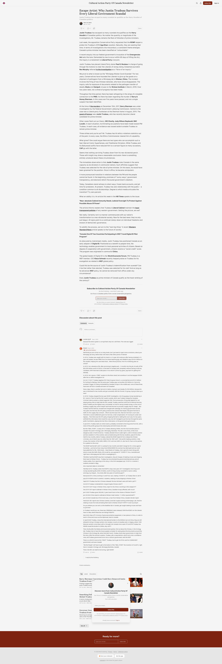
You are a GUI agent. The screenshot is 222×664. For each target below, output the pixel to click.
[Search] (197, 3)
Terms (115, 651)
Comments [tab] (83, 323)
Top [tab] (81, 574)
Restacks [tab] (90, 323)
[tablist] (86, 323)
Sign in (216, 3)
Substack (102, 660)
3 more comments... (85, 565)
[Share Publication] (200, 3)
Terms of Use (119, 613)
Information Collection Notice (110, 615)
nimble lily (86, 339)
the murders (95, 106)
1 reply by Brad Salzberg (92, 557)
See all (83, 626)
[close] (127, 583)
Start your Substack (106, 656)
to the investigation (104, 70)
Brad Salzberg (88, 22)
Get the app (119, 656)
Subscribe (207, 3)
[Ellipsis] (141, 339)
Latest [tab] (86, 574)
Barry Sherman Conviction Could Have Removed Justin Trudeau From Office (102, 580)
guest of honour (85, 114)
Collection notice (123, 651)
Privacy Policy (124, 615)
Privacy (110, 651)
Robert (85, 348)
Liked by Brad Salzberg (90, 350)
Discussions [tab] (92, 574)
